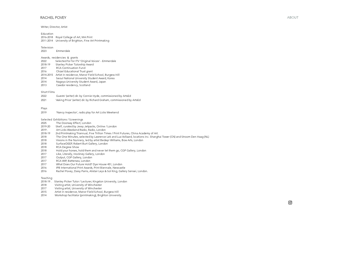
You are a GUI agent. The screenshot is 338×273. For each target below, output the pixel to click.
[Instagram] (290, 202)
